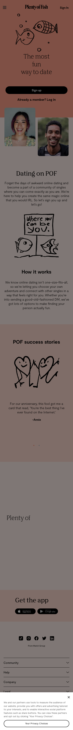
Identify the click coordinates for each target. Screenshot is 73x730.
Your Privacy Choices (36, 723)
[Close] (69, 697)
